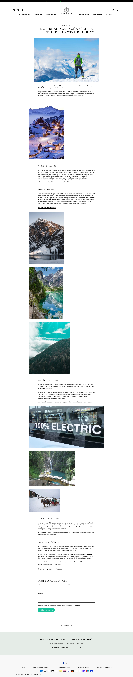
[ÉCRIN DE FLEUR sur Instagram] (14, 9)
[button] (108, 10)
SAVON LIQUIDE (97, 14)
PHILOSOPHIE (38, 14)
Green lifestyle (66, 25)
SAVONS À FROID (84, 14)
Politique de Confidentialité (104, 667)
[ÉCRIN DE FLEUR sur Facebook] (18, 9)
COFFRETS (109, 14)
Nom (39, 585)
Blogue (23, 667)
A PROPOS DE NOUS (24, 14)
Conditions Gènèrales (83, 667)
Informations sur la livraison (40, 667)
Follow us (75, 562)
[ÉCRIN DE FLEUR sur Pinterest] (22, 9)
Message (40, 593)
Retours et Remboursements (63, 667)
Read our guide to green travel (47, 207)
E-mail (69, 585)
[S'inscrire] (80, 647)
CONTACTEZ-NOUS (50, 14)
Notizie (67, 625)
